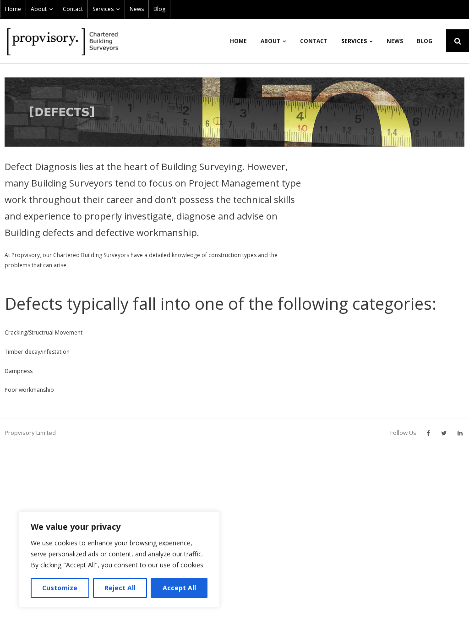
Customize (59, 587)
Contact (73, 9)
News (137, 9)
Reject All (120, 587)
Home (13, 9)
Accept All (179, 587)
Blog (159, 9)
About (39, 9)
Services (103, 9)
